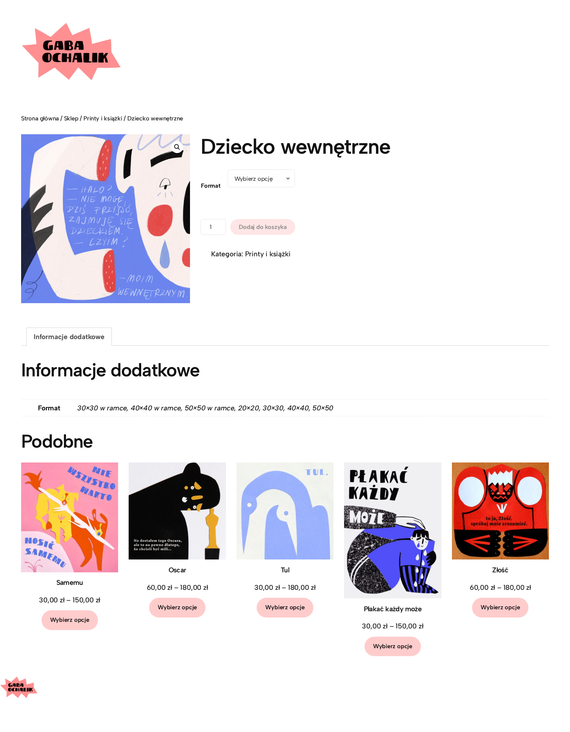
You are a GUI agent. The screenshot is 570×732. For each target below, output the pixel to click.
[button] (177, 147)
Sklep (71, 118)
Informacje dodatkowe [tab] (69, 337)
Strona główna (40, 118)
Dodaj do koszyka (263, 227)
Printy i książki (102, 118)
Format (211, 185)
